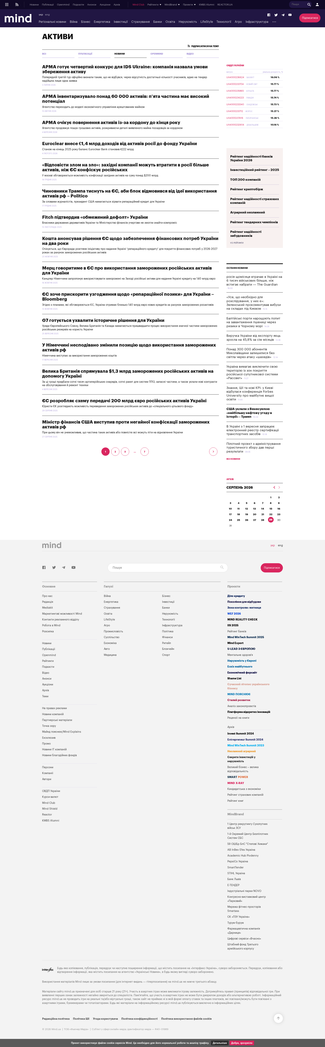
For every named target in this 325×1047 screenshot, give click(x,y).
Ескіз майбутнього (239, 666)
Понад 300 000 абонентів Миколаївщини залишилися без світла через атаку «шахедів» (250, 353)
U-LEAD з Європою (241, 649)
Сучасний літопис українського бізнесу (248, 686)
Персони (47, 767)
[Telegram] (283, 15)
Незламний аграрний (241, 751)
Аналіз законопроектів (241, 706)
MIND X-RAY (235, 783)
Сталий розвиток (238, 700)
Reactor (47, 814)
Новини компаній (53, 714)
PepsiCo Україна (237, 861)
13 (254, 508)
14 (262, 508)
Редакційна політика (56, 1018)
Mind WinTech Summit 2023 (245, 745)
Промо (46, 743)
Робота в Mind (51, 625)
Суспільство (111, 637)
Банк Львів (234, 879)
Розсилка (48, 631)
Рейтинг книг (235, 801)
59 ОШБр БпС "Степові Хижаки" (247, 844)
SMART (237, 777)
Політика (167, 631)
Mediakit (47, 608)
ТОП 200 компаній (245, 179)
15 (271, 508)
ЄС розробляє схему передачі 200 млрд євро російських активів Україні (124, 401)
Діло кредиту (236, 596)
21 (262, 514)
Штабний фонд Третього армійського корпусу (242, 946)
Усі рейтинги (236, 243)
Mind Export (235, 643)
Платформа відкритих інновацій (248, 712)
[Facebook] (268, 15)
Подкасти (78, 5)
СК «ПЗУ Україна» (238, 917)
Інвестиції (121, 21)
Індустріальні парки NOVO (244, 891)
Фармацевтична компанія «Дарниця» (243, 930)
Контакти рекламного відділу (60, 619)
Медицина (110, 655)
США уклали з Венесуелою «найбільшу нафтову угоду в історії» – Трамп (249, 412)
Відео (190, 54)
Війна (73, 21)
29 (270, 519)
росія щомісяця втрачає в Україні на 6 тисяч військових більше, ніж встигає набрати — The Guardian (254, 280)
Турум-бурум (235, 923)
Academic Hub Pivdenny (243, 855)
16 (278, 508)
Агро (238, 21)
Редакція (47, 602)
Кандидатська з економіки (244, 789)
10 (230, 508)
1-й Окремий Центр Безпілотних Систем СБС (247, 836)
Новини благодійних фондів (59, 755)
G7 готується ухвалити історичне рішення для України (103, 320)
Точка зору (49, 726)
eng (47, 15)
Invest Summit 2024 (240, 733)
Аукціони (105, 5)
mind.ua (177, 981)
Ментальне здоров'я (240, 655)
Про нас (47, 596)
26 (246, 520)
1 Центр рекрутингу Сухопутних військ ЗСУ (247, 826)
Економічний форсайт (242, 672)
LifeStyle (206, 21)
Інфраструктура (257, 21)
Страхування (140, 21)
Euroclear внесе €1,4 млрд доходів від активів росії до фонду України (119, 143)
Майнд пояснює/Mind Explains (61, 732)
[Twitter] (276, 15)
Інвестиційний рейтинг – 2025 (254, 169)
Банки (157, 21)
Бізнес (85, 21)
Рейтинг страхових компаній (245, 795)
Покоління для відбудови (244, 602)
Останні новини (237, 268)
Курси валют (50, 797)
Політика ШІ (81, 1018)
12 (246, 508)
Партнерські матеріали (57, 720)
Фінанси (167, 637)
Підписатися (310, 18)
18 (238, 514)
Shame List (234, 678)
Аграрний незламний (247, 212)
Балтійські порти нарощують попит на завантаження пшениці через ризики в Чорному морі (253, 322)
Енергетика (102, 21)
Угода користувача (105, 1018)
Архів (117, 5)
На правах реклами (54, 708)
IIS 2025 (232, 625)
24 (230, 520)
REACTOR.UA (225, 5)
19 (246, 514)
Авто (107, 649)
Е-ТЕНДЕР (233, 885)
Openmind (63, 5)
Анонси (91, 5)
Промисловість (113, 631)
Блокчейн (168, 649)
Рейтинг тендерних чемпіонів (254, 222)
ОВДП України (235, 65)
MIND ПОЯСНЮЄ (239, 694)
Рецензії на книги (238, 718)
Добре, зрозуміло (241, 1043)
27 (254, 520)
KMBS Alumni (206, 5)
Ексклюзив (48, 738)
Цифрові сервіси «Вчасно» (244, 938)
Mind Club (138, 5)
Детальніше (220, 1043)
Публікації (48, 5)
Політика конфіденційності (139, 1018)
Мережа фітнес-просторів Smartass (244, 909)
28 (262, 520)
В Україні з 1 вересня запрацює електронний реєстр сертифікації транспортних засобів (252, 430)
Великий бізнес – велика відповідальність (243, 769)
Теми (45, 696)
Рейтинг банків (236, 631)
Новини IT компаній (54, 749)
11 (238, 508)
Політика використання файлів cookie (186, 1018)
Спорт (166, 655)
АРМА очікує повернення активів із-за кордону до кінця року (111, 122)
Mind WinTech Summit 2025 (245, 637)
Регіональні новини (52, 21)
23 (278, 514)
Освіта (170, 21)
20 (254, 514)
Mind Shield (49, 809)
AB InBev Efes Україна (241, 850)
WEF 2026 (234, 614)
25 (238, 520)
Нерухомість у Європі (241, 661)
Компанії (47, 773)
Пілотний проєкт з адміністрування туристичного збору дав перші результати (253, 447)
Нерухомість (188, 21)
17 (230, 514)
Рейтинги (48, 661)
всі (44, 54)
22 (270, 514)
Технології (223, 21)
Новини (34, 5)
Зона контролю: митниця (244, 608)
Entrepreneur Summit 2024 (245, 739)
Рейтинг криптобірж (246, 189)
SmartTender (235, 867)
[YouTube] (290, 15)
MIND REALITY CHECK (242, 619)
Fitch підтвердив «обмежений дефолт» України (95, 217)
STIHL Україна (236, 873)
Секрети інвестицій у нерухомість (241, 759)
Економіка (110, 643)
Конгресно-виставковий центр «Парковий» (246, 899)
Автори (46, 779)
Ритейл (166, 643)
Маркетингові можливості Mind (62, 614)
